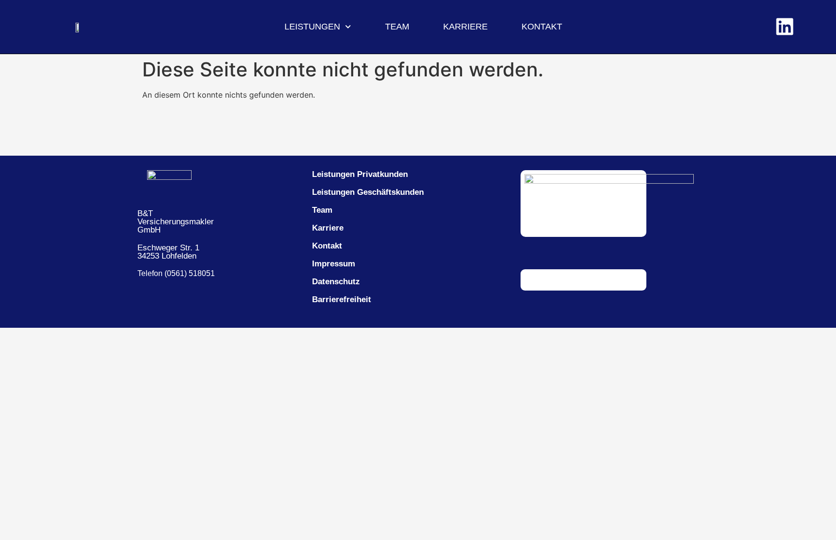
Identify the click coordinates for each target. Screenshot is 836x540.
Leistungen (312, 26)
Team (397, 26)
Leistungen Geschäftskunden (368, 192)
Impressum (333, 263)
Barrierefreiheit (341, 299)
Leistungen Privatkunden (360, 174)
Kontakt (542, 26)
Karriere (465, 26)
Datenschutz (336, 281)
